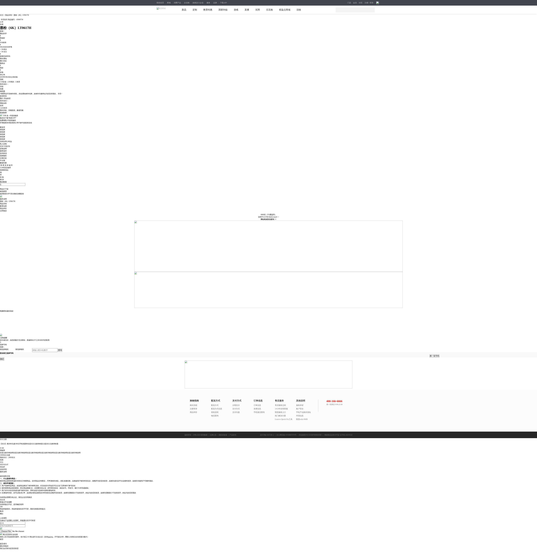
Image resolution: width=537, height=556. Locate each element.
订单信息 (257, 405)
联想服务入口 (280, 412)
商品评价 (193, 412)
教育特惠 (207, 10)
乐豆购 (269, 10)
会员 (355, 3)
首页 (2, 15)
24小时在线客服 (281, 409)
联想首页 (160, 3)
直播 (247, 10)
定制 (195, 10)
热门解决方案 (280, 416)
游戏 (236, 10)
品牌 (215, 3)
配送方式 (214, 405)
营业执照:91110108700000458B (310, 435)
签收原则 (214, 412)
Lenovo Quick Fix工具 (283, 419)
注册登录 (193, 409)
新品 (184, 10)
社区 (360, 3)
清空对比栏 (4, 465)
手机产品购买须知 (303, 412)
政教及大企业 (198, 3)
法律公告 (213, 435)
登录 (371, 3)
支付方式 (236, 409)
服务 (208, 3)
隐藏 (1, 460)
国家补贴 (223, 10)
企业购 (186, 3)
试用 (257, 10)
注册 (366, 3)
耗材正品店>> (274, 217)
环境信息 (299, 416)
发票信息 (257, 409)
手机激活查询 (259, 412)
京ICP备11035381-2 (267, 435)
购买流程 (193, 405)
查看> (60, 94)
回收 (299, 10)
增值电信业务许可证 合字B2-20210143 (338, 435)
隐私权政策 (223, 435)
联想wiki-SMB (302, 419)
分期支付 (236, 405)
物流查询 (214, 416)
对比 (1, 462)
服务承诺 (299, 405)
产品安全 (233, 435)
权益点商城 (284, 10)
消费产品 (177, 3)
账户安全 (299, 409)
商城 (169, 3)
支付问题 (236, 412)
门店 (349, 3)
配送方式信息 (216, 409)
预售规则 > (4, 84)
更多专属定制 (5, 146)
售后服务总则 (280, 405)
